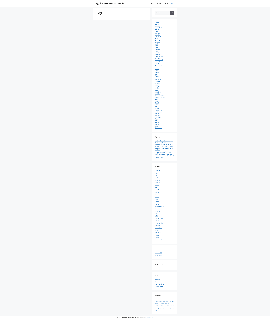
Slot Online (158, 211)
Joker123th (160, 301)
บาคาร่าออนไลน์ (159, 56)
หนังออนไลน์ (158, 49)
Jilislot (156, 187)
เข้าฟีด (156, 282)
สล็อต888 (157, 81)
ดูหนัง (156, 45)
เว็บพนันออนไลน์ (159, 240)
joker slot (157, 115)
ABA (156, 175)
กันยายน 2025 (158, 253)
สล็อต (156, 119)
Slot (156, 209)
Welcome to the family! (162, 3)
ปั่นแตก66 (157, 54)
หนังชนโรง (157, 26)
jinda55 (157, 72)
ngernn (157, 192)
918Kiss (157, 173)
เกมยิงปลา (157, 235)
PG (155, 194)
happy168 (157, 113)
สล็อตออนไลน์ (158, 128)
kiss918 (157, 103)
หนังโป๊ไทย (157, 94)
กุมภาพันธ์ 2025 (159, 255)
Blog (172, 3)
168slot (156, 299)
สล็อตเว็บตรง (158, 78)
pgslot (156, 38)
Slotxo (156, 213)
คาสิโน (156, 216)
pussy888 (157, 33)
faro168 (157, 63)
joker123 (157, 24)
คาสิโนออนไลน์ (159, 218)
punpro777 (158, 58)
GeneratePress (149, 317)
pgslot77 (157, 53)
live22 (156, 44)
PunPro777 (158, 201)
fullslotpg (157, 42)
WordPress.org (159, 286)
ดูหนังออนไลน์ (158, 110)
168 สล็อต (157, 170)
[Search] (172, 13)
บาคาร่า (157, 88)
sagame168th (158, 27)
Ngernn (164, 301)
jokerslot (157, 124)
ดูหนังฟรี (157, 31)
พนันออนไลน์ (158, 228)
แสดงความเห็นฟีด (159, 284)
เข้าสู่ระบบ (157, 279)
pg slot (156, 101)
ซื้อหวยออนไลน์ (159, 60)
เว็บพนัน (157, 237)
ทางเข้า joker (158, 112)
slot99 (156, 74)
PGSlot (157, 199)
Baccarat (157, 180)
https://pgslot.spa (160, 97)
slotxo (156, 90)
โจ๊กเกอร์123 (158, 117)
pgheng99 (157, 40)
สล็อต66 (157, 76)
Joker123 (157, 189)
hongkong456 (158, 65)
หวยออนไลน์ (158, 62)
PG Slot (157, 197)
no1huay (167, 301)
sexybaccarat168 (159, 206)
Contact (152, 3)
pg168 (156, 70)
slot (156, 106)
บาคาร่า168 (158, 36)
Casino (157, 185)
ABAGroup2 (158, 178)
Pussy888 (157, 204)
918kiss (157, 22)
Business (157, 182)
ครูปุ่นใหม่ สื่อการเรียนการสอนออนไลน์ (110, 3)
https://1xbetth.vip (160, 95)
